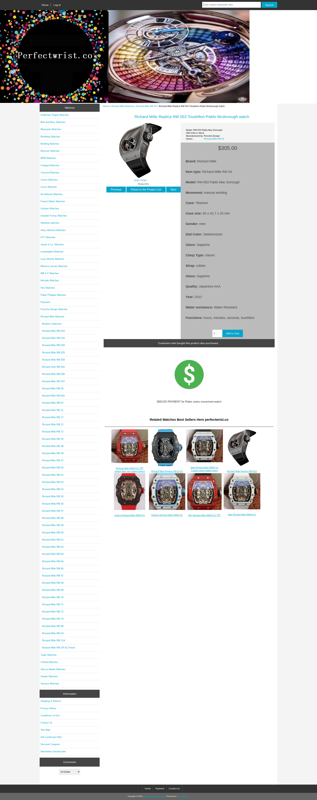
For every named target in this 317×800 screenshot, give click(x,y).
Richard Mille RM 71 (52, 604)
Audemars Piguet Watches (55, 115)
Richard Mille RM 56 (52, 503)
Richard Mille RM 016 (53, 338)
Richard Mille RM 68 (52, 582)
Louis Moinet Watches (52, 259)
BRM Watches (48, 158)
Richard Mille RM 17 (52, 417)
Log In (57, 4)
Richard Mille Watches (122, 106)
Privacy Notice (48, 708)
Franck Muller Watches (53, 201)
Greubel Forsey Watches (54, 215)
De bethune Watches (52, 194)
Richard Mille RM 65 (52, 561)
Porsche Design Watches (54, 309)
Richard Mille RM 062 (53, 395)
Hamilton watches (50, 222)
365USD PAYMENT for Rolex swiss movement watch (189, 401)
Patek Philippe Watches (53, 295)
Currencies (69, 762)
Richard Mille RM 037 (53, 381)
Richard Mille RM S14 (53, 640)
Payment (45, 302)
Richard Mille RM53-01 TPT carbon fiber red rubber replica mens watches (129, 471)
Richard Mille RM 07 (52, 402)
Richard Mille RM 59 (52, 525)
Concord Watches (50, 172)
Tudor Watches (49, 655)
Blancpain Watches (51, 129)
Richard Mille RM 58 (52, 518)
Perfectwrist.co (183, 796)
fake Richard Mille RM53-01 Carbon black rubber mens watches (204, 470)
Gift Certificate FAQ (51, 737)
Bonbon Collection (51, 323)
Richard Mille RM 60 (52, 532)
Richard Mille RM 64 (52, 554)
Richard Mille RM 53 (146, 106)
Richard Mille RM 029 (53, 359)
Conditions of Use (50, 715)
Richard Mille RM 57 (52, 511)
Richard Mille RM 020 (53, 345)
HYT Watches (48, 237)
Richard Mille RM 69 (52, 590)
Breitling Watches (50, 143)
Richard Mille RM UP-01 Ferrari (58, 647)
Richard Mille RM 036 (53, 374)
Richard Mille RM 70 (52, 597)
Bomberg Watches (50, 136)
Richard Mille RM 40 (52, 453)
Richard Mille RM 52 (52, 482)
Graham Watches (50, 208)
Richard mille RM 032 (53, 367)
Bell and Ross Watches (53, 122)
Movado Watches (50, 280)
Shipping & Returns (51, 701)
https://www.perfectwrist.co (154, 796)
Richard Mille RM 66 (52, 568)
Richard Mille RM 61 (52, 539)
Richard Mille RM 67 (52, 575)
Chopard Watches (50, 165)
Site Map (45, 729)
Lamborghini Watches (52, 251)
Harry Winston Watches (53, 230)
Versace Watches (50, 683)
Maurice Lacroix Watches (54, 266)
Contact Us (46, 722)
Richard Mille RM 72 (52, 611)
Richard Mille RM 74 (52, 618)
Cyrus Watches (49, 187)
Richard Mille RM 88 (52, 626)
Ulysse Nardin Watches (53, 669)
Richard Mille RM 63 (52, 547)
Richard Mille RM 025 (53, 352)
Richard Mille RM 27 (52, 431)
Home (45, 4)
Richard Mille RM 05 (52, 388)
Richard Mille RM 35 (52, 439)
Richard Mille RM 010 (53, 331)
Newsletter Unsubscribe (53, 751)
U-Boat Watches (49, 662)
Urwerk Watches (49, 676)
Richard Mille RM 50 (52, 467)
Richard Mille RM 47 (52, 460)
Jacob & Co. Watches (52, 244)
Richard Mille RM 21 (52, 424)
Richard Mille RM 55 (52, 496)
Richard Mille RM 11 (52, 410)
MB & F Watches (50, 273)
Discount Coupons (50, 744)
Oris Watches (48, 287)
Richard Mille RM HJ (52, 633)
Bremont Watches (50, 151)
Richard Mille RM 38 (52, 446)
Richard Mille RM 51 (52, 475)
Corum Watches (49, 179)
